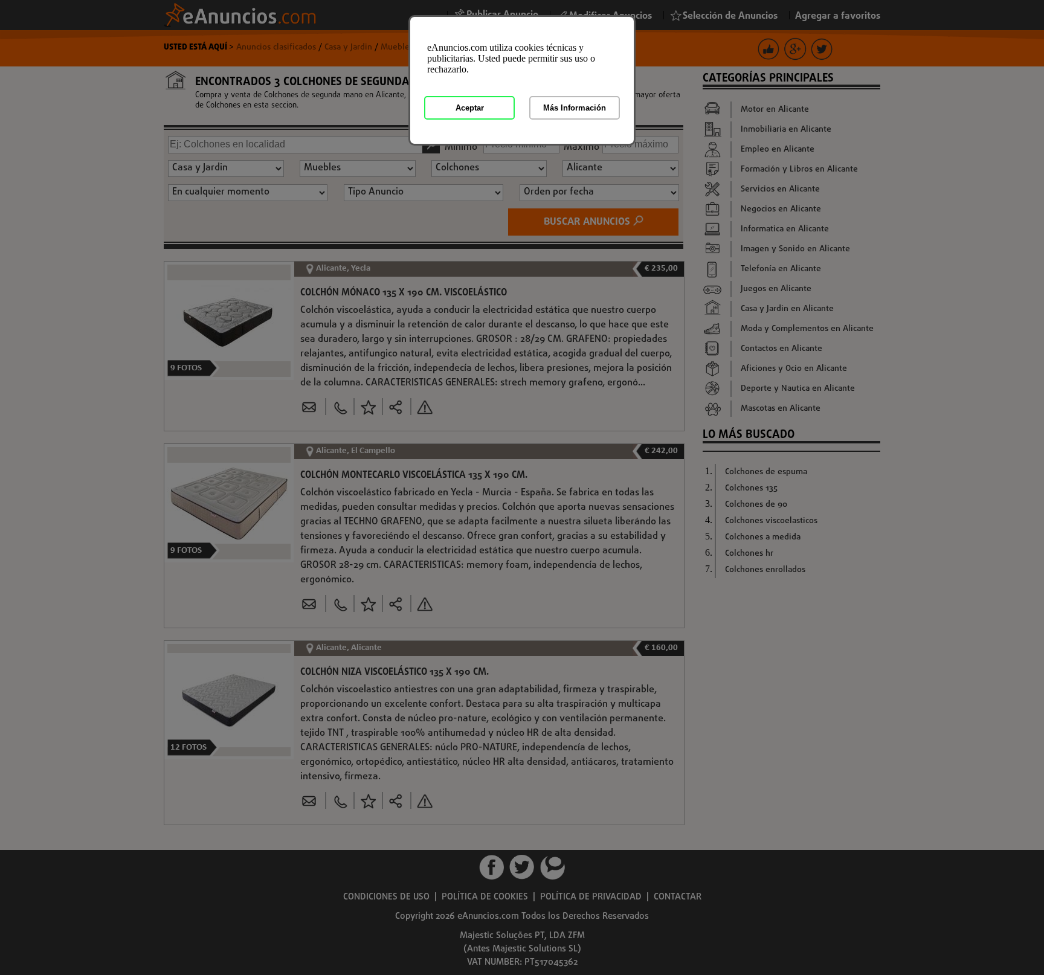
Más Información (574, 107)
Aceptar (470, 107)
